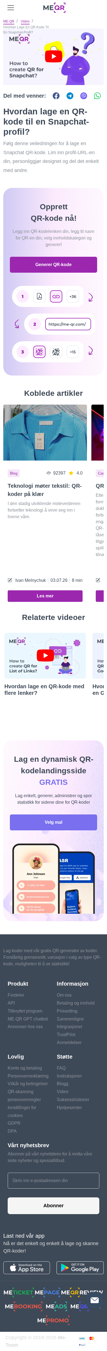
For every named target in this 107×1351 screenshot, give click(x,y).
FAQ (61, 1068)
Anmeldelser (69, 1042)
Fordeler (16, 995)
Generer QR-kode (53, 264)
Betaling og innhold (76, 1003)
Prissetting (67, 1011)
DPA (12, 1131)
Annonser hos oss (25, 1026)
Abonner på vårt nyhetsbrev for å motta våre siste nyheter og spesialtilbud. (50, 1157)
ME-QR (8, 21)
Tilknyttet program (25, 1011)
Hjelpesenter (69, 1107)
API (11, 1003)
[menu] (10, 7)
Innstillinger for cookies (22, 1111)
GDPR (14, 1123)
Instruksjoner (69, 1076)
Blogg (62, 1083)
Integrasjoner (69, 1026)
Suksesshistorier (73, 1099)
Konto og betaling (25, 1068)
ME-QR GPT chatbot (28, 1019)
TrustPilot (66, 1034)
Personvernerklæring (28, 1076)
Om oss (64, 995)
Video (25, 21)
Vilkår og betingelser (28, 1083)
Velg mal (53, 822)
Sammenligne (70, 1019)
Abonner (53, 1205)
